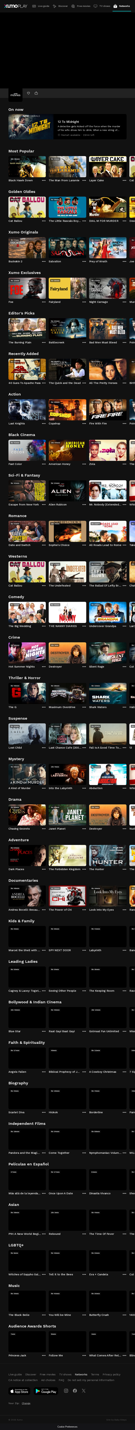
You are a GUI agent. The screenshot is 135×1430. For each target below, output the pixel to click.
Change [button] (26, 1403)
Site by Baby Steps (116, 1420)
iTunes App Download (19, 1392)
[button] (67, 126)
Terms (95, 1374)
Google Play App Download (46, 1392)
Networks (124, 6)
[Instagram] (66, 1390)
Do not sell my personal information (91, 1380)
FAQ (61, 1380)
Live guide (43, 6)
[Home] (15, 6)
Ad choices (48, 1380)
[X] (83, 1390)
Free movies (83, 6)
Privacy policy (111, 1374)
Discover (63, 6)
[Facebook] (75, 1390)
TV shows (104, 6)
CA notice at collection (23, 1380)
